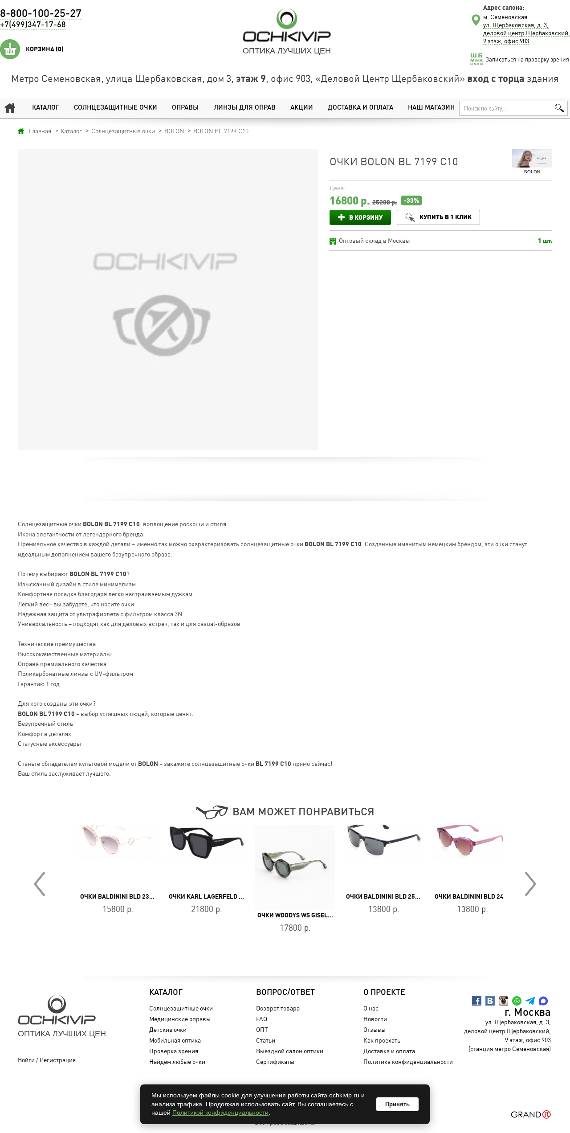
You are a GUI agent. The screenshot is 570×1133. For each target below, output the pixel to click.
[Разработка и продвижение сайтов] (531, 1114)
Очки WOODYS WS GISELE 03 (288, 915)
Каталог (45, 108)
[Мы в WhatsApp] (516, 1001)
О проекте (384, 992)
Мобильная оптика (175, 1040)
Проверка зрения (173, 1051)
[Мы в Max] (543, 1001)
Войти (26, 1059)
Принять (397, 1104)
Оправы (185, 108)
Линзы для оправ (245, 108)
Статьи (265, 1040)
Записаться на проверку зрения (527, 59)
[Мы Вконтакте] (490, 1001)
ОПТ (262, 1029)
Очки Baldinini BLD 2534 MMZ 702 (387, 896)
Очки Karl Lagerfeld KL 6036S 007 (213, 896)
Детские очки (168, 1029)
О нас (371, 1008)
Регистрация (58, 1059)
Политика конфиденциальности (408, 1061)
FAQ (261, 1019)
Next (530, 884)
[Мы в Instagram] (503, 1001)
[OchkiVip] (287, 25)
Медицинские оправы (180, 1019)
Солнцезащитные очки (115, 108)
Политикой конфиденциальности (220, 1112)
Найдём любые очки (177, 1061)
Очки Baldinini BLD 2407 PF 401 (472, 896)
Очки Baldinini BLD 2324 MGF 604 (121, 896)
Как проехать (381, 1040)
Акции (301, 108)
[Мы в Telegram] (530, 1001)
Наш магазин (431, 108)
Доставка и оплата (360, 108)
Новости (375, 1019)
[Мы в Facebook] (476, 1001)
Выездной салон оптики (289, 1051)
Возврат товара (278, 1008)
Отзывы (374, 1029)
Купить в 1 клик (445, 217)
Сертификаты (275, 1061)
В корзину (366, 217)
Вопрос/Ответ (285, 992)
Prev (39, 884)
